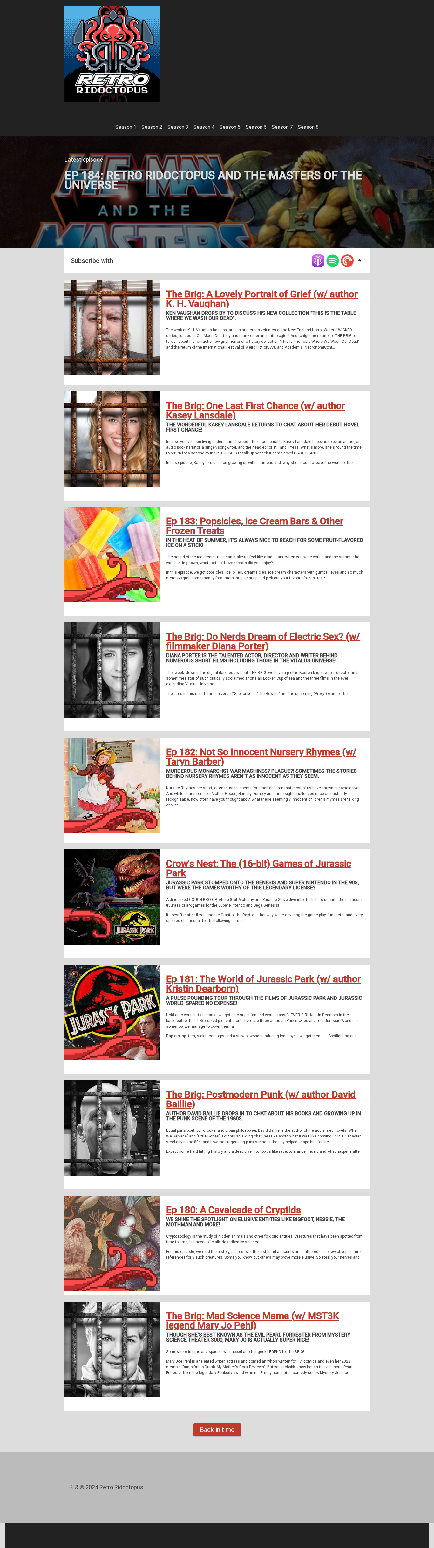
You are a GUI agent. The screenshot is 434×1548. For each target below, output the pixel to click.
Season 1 (125, 127)
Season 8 (308, 127)
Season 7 (282, 127)
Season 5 (230, 127)
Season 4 (203, 127)
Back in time (217, 1430)
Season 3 (177, 127)
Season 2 (151, 127)
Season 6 (256, 127)
